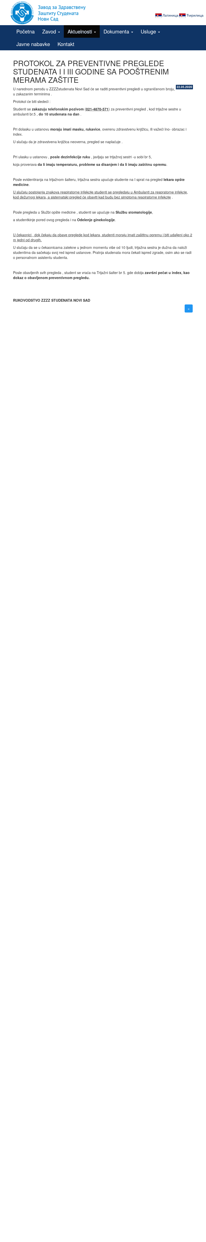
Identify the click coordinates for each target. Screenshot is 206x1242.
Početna (25, 31)
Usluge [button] (149, 31)
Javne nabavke (33, 44)
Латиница (170, 15)
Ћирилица (194, 15)
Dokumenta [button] (117, 31)
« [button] (189, 308)
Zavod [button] (50, 31)
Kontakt (66, 44)
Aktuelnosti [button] (80, 31)
